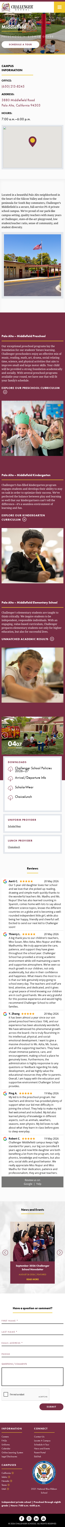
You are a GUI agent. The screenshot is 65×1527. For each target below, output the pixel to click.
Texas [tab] (5, 1484)
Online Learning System (12, 1452)
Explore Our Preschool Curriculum (31, 388)
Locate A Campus (42, 1440)
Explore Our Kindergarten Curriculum (23, 517)
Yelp (38, 1184)
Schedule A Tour (41, 1444)
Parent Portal (40, 1452)
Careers (5, 1436)
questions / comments (14, 1363)
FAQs (4, 1440)
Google (28, 1184)
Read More (33, 1279)
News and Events (42, 1448)
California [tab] (7, 1473)
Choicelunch (14, 847)
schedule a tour (20, 44)
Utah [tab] (5, 1488)
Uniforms (6, 1444)
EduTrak (37, 1456)
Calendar (6, 1448)
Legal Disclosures (9, 1456)
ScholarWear (14, 826)
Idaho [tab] (6, 1477)
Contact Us (39, 1436)
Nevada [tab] (7, 1481)
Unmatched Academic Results (25, 639)
